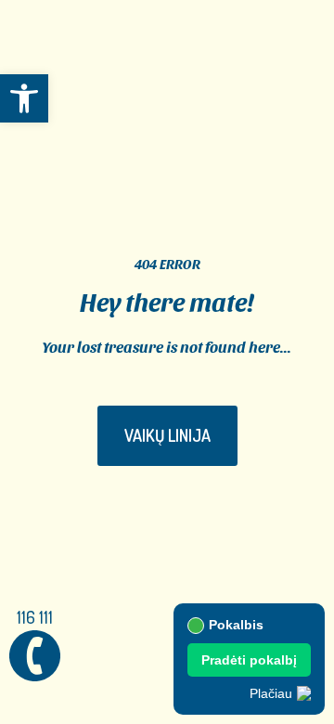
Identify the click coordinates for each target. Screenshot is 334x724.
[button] (24, 98)
